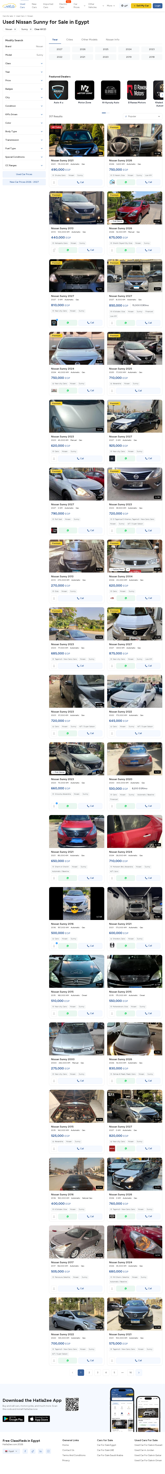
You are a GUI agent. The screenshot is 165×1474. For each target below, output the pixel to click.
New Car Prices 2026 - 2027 (24, 182)
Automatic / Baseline (145, 795)
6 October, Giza (119, 312)
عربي (126, 5)
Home (65, 1445)
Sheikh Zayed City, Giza (122, 243)
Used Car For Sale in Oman (148, 1460)
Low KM (148, 175)
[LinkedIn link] (40, 1451)
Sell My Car (142, 5)
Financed (149, 312)
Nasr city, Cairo (61, 384)
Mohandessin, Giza (120, 1007)
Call (82, 182)
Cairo (57, 451)
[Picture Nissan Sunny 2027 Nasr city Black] (134, 416)
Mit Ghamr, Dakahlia (121, 1277)
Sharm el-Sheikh (62, 867)
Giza (56, 591)
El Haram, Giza (119, 175)
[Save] (100, 127)
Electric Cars (64, 6)
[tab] (55, 40)
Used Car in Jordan (144, 1450)
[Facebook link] (25, 1451)
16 (130, 1372)
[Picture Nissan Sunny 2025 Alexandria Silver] (134, 348)
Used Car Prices (24, 174)
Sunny (80, 175)
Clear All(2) (40, 29)
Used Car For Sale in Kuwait (148, 1445)
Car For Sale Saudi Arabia (110, 1455)
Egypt (11, 1451)
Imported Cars (48, 6)
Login (157, 5)
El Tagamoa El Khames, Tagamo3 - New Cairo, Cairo (133, 519)
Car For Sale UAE (105, 1450)
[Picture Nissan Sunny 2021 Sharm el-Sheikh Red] (76, 831)
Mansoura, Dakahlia (62, 1277)
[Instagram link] (48, 1451)
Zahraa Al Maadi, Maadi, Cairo (124, 1074)
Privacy (66, 1460)
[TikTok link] (32, 1451)
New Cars (34, 6)
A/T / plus (114, 871)
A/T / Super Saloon (135, 524)
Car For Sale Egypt (106, 1445)
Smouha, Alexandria (63, 794)
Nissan (71, 175)
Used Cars (22, 6)
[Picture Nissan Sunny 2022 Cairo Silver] (134, 691)
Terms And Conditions (74, 1455)
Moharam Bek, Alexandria (123, 867)
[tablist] (105, 40)
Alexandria (117, 384)
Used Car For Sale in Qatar (148, 1455)
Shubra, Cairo (60, 175)
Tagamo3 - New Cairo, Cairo (66, 659)
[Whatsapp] (125, 182)
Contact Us (68, 1450)
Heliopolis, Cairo (61, 243)
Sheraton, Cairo (119, 939)
